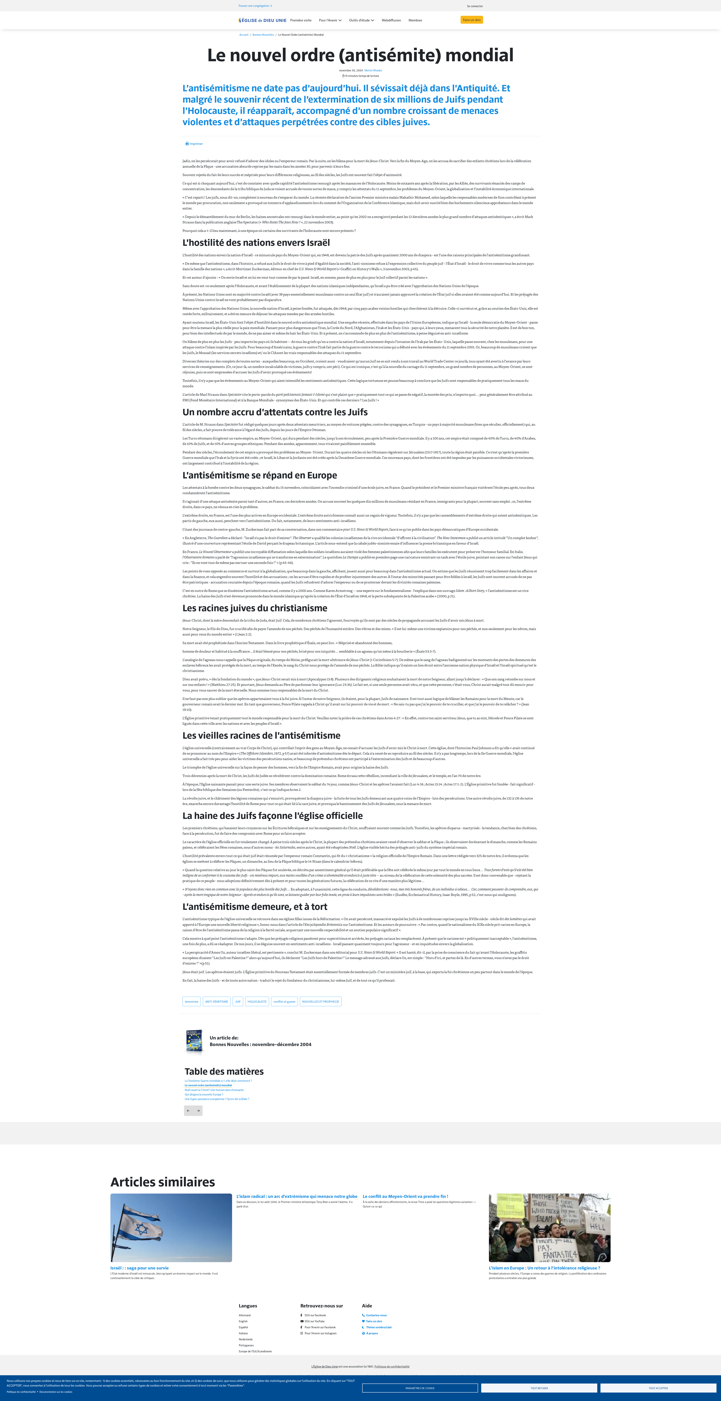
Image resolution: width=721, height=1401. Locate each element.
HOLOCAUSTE (257, 1001)
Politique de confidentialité (392, 1366)
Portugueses (246, 1345)
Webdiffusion (391, 20)
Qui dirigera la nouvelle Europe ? (204, 1094)
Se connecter (475, 6)
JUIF (238, 1001)
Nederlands (246, 1339)
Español (243, 1327)
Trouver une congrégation (254, 5)
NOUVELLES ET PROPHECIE (320, 1001)
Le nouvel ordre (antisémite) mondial (208, 1085)
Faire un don (472, 19)
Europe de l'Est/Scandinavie (255, 1351)
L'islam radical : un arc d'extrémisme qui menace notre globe (297, 1196)
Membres (415, 20)
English (243, 1321)
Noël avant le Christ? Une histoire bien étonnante (214, 1090)
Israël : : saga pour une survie (139, 1267)
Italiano (243, 1333)
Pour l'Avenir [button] (328, 20)
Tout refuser (539, 1388)
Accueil (243, 34)
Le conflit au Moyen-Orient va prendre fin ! (405, 1196)
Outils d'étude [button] (359, 20)
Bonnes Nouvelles (263, 34)
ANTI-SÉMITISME (216, 1001)
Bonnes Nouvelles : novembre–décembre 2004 (260, 1044)
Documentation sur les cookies (55, 1391)
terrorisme (191, 1001)
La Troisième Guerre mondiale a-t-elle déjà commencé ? (218, 1080)
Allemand (244, 1315)
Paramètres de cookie (420, 1388)
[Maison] (262, 20)
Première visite (300, 20)
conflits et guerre (284, 1001)
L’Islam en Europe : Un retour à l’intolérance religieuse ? (544, 1267)
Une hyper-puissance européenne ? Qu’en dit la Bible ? (217, 1099)
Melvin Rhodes (373, 70)
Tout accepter (658, 1388)
